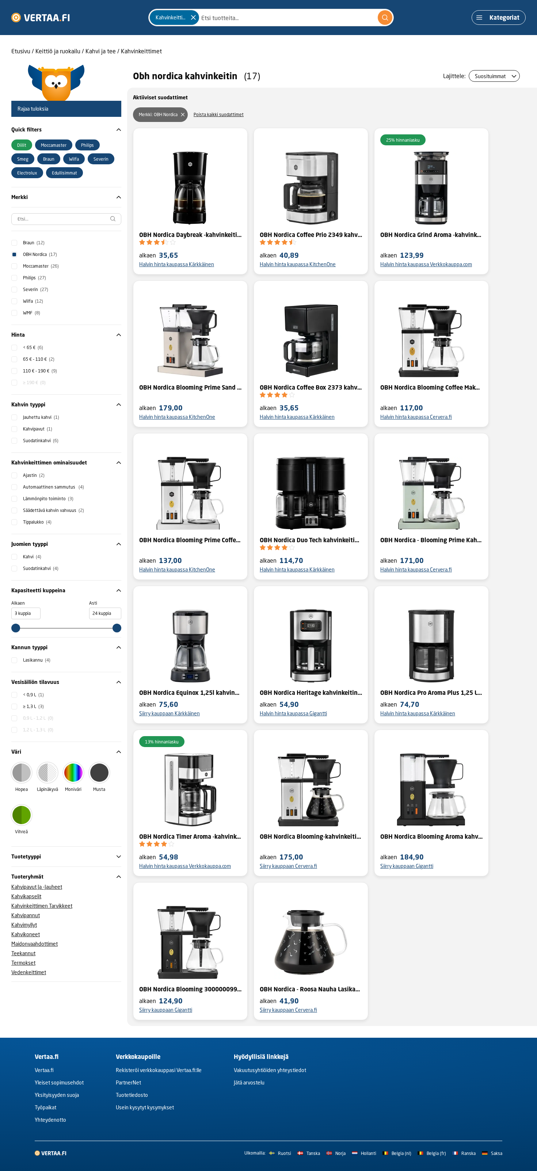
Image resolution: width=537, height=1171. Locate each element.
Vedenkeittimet (28, 972)
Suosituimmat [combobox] (490, 76)
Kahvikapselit (26, 896)
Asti (93, 603)
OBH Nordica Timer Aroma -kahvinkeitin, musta (190, 836)
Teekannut (23, 953)
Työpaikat (45, 1107)
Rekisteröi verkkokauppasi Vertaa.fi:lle (159, 1070)
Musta (99, 789)
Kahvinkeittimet (141, 50)
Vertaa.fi (44, 1070)
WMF (31, 312)
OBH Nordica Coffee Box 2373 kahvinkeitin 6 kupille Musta (311, 387)
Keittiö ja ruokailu (57, 50)
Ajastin (34, 475)
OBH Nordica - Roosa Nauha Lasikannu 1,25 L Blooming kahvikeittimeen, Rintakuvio (311, 989)
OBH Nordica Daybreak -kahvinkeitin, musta (190, 234)
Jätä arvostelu (249, 1082)
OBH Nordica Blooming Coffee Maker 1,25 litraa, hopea (431, 387)
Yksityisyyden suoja (57, 1095)
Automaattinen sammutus (53, 487)
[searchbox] (66, 219)
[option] (21, 144)
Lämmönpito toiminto (48, 498)
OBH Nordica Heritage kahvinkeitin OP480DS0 (311, 692)
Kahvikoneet (25, 934)
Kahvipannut (25, 915)
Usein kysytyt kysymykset (145, 1107)
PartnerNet (128, 1082)
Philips (34, 277)
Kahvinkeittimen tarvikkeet (41, 906)
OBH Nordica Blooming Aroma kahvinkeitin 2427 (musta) (431, 836)
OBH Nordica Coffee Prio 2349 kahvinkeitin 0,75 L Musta (311, 234)
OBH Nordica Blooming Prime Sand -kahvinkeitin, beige (190, 387)
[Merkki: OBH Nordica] (182, 114)
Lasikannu (36, 660)
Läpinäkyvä (47, 789)
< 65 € (33, 347)
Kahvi (32, 556)
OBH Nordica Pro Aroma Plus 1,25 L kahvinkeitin (431, 692)
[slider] (15, 628)
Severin (35, 289)
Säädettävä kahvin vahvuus (53, 510)
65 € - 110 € (38, 359)
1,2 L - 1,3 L (38, 729)
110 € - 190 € (40, 371)
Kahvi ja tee (100, 50)
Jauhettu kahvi (41, 417)
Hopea (21, 789)
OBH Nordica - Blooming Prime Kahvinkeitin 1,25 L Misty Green (431, 540)
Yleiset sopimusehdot (59, 1082)
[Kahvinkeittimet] (193, 17)
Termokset (23, 963)
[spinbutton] (26, 613)
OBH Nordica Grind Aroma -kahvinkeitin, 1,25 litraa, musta (431, 234)
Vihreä (21, 831)
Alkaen (18, 603)
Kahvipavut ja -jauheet (36, 887)
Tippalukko (37, 522)
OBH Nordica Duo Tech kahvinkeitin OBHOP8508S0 (311, 540)
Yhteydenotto (50, 1120)
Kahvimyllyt (24, 925)
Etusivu (20, 50)
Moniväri (73, 789)
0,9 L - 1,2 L (38, 718)
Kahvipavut (37, 429)
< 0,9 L (33, 694)
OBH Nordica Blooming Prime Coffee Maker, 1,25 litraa (190, 540)
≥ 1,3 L (33, 706)
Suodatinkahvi (40, 440)
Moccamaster (41, 266)
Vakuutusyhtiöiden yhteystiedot (270, 1070)
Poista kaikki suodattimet (219, 114)
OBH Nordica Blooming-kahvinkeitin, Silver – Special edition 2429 (311, 836)
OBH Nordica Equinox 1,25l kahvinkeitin (190, 692)
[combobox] (271, 17)
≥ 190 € (34, 382)
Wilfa (33, 301)
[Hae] (385, 17)
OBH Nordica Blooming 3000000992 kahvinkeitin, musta (190, 989)
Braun (34, 242)
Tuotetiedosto (132, 1095)
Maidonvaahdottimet (34, 944)
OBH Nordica (40, 254)
